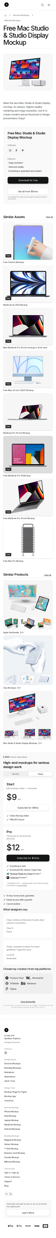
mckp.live (14, 877)
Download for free (28, 180)
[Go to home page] (5, 15)
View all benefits (28, 1002)
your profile (22, 885)
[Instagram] (5, 1052)
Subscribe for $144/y (28, 858)
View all (49, 217)
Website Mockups (12, 20)
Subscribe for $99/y (28, 807)
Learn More (28, 1212)
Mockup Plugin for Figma (21, 874)
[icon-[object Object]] (42, 5)
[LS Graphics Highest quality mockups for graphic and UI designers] (6, 4)
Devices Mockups (21, 15)
